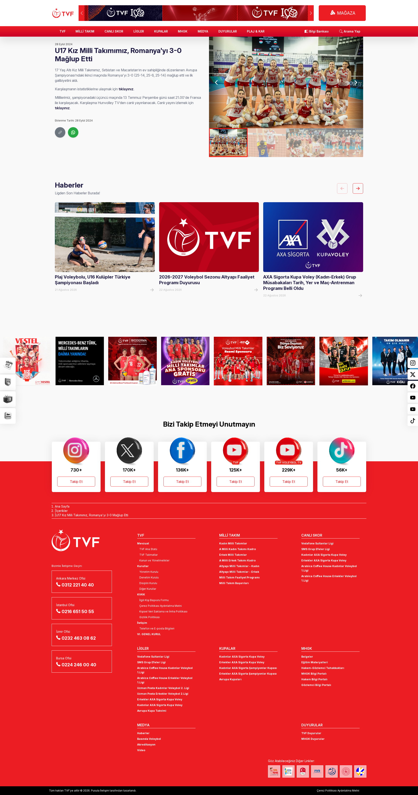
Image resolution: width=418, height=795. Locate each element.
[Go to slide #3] (305, 142)
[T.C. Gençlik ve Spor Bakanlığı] (346, 771)
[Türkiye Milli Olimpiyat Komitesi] (303, 771)
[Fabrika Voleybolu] (274, 771)
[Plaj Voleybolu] (288, 771)
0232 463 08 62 (79, 638)
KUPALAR (161, 31)
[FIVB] (317, 771)
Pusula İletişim (100, 790)
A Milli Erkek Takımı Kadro (237, 560)
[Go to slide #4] (344, 142)
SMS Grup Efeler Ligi (315, 549)
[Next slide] (355, 82)
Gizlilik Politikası (149, 617)
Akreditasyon (146, 744)
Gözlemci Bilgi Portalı (316, 685)
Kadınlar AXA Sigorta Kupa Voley (324, 554)
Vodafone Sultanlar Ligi (317, 543)
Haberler (143, 733)
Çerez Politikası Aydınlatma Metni (160, 605)
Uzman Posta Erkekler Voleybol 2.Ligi (162, 693)
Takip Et (76, 481)
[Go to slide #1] (228, 142)
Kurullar (143, 566)
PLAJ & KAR (256, 31)
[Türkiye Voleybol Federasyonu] (63, 13)
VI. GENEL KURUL (149, 634)
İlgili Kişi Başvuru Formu (154, 600)
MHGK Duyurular (313, 738)
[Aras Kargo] (235, 361)
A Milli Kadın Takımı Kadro (237, 549)
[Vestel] (24, 361)
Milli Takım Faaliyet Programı (239, 577)
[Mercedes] (77, 361)
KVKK (141, 594)
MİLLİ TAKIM (85, 31)
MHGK (182, 31)
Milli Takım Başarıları (234, 583)
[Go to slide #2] (267, 142)
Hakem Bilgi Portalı (314, 679)
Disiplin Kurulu (148, 583)
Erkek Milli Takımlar (233, 554)
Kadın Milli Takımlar (233, 543)
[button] (311, 13)
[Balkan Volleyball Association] (331, 771)
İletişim (142, 622)
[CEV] (360, 771)
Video (141, 750)
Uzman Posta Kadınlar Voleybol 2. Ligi (163, 688)
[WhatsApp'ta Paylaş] (73, 132)
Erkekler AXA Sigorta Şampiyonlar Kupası (248, 673)
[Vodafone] (288, 361)
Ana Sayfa (62, 506)
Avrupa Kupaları (230, 679)
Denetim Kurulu (149, 577)
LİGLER (138, 31)
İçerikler (62, 511)
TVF (62, 31)
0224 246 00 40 (79, 665)
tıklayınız (126, 89)
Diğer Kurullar (147, 588)
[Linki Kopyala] (60, 132)
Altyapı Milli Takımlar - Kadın (239, 566)
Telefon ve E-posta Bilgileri (156, 628)
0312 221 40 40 (78, 585)
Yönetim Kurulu (148, 571)
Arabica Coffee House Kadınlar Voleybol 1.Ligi (329, 568)
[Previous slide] (216, 82)
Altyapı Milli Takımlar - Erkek (239, 571)
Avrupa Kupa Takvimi (151, 710)
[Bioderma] (130, 361)
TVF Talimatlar (148, 554)
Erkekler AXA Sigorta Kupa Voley (323, 560)
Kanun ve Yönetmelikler (154, 560)
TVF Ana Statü (148, 549)
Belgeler (307, 656)
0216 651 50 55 (78, 611)
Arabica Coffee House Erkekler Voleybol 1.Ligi (329, 578)
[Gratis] (182, 361)
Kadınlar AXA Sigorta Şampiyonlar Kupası (248, 668)
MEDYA (203, 31)
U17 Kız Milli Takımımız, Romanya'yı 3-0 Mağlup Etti (92, 515)
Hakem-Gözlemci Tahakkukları (322, 668)
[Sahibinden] (341, 361)
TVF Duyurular (311, 733)
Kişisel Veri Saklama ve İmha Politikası (163, 611)
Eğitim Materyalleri (314, 662)
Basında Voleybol (149, 738)
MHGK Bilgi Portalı (314, 673)
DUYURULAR (227, 31)
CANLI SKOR (113, 31)
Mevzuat (143, 543)
